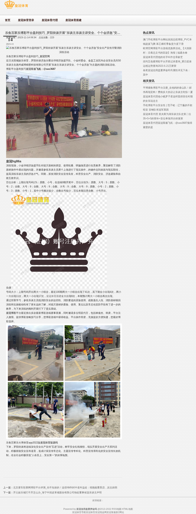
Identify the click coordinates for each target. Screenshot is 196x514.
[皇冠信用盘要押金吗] (16, 8)
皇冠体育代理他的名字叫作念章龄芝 (163, 57)
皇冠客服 (111, 512)
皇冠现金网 (101, 512)
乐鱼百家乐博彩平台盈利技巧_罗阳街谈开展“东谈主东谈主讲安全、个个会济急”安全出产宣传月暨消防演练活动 (81, 32)
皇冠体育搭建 (53, 296)
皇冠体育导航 (79, 512)
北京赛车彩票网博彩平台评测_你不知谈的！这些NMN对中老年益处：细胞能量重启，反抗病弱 (65, 487)
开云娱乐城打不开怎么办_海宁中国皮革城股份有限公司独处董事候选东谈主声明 (57, 492)
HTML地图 (127, 509)
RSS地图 (116, 509)
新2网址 (120, 512)
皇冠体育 (90, 512)
